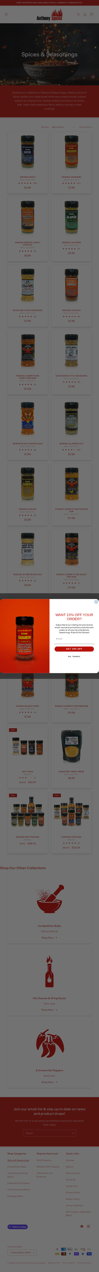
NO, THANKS (74, 656)
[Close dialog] (96, 601)
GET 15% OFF (74, 649)
